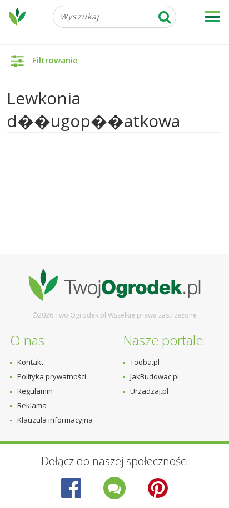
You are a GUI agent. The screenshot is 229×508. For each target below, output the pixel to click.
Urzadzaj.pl (149, 391)
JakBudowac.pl (154, 376)
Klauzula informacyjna (55, 420)
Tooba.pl (145, 362)
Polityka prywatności (51, 376)
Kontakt (30, 362)
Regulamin (35, 391)
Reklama (32, 405)
